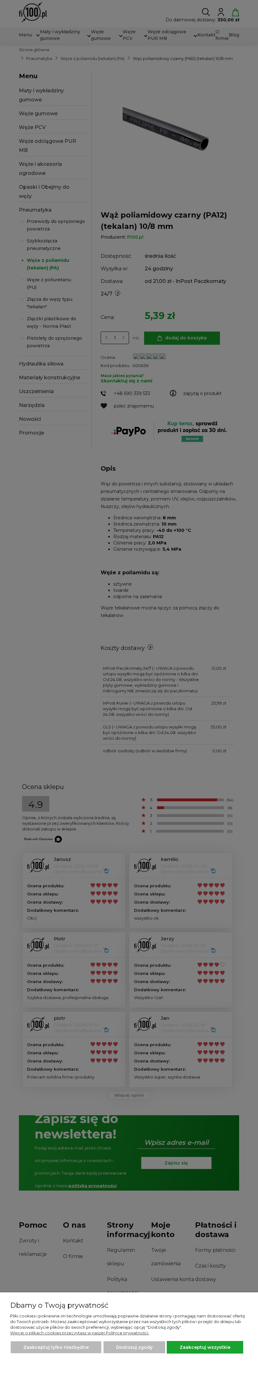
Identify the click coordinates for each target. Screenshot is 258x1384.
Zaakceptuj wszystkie (205, 1347)
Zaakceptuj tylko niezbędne (56, 1347)
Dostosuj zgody (134, 1347)
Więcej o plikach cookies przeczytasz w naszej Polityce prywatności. (79, 1332)
